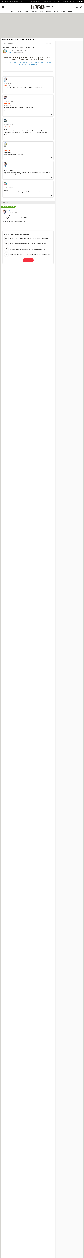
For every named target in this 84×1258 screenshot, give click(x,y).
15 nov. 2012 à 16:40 (8, 101)
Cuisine (16, 1)
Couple (27, 11)
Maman (48, 11)
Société (55, 1)
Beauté (11, 1)
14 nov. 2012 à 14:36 (8, 124)
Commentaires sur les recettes (28, 39)
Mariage (40, 1)
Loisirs (64, 1)
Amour (35, 1)
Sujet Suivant (48, 43)
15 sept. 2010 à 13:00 (8, 187)
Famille (46, 1)
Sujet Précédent (8, 43)
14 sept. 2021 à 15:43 (18, 52)
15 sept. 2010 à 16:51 (8, 168)
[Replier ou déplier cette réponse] (53, 202)
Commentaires (14, 39)
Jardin (30, 1)
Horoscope (70, 1)
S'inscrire (28, 260)
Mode (6, 1)
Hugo (76, 1)
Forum (81, 1)
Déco (26, 1)
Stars (59, 1)
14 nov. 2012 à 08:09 (8, 148)
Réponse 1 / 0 (6, 202)
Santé (50, 1)
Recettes (21, 1)
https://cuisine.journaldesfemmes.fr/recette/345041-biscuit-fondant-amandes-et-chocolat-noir (28, 63)
